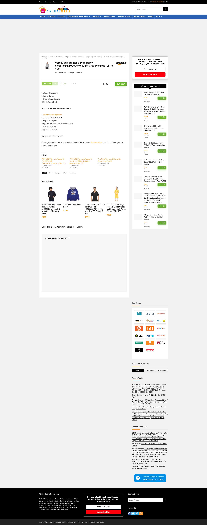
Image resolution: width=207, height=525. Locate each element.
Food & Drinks (109, 17)
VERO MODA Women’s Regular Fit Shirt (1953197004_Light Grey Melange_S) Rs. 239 (81, 161)
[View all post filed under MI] (150, 328)
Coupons (61, 17)
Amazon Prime (96, 143)
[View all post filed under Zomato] (150, 350)
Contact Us (100, 522)
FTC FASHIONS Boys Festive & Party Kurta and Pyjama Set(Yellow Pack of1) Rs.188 (116, 208)
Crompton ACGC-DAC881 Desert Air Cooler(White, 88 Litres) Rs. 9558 (153, 128)
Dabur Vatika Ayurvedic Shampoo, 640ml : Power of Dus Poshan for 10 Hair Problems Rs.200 (149, 461)
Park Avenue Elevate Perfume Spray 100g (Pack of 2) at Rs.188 (154, 162)
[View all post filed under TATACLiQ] (161, 342)
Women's (72, 173)
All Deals (51, 17)
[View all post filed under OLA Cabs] (139, 335)
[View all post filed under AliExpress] (161, 313)
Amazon (47, 2)
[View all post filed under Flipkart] (161, 320)
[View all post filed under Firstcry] (150, 320)
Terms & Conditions (90, 522)
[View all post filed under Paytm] (150, 335)
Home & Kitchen (124, 17)
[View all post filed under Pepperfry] (161, 335)
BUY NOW (121, 84)
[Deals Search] (165, 9)
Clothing (65, 57)
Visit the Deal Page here (52, 115)
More (158, 17)
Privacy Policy (79, 522)
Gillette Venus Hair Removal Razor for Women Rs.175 (148, 467)
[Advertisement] (103, 35)
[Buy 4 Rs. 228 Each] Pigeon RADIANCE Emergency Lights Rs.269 (154, 145)
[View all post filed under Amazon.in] (139, 320)
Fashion (96, 17)
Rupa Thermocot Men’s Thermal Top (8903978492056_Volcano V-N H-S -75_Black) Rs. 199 (96, 209)
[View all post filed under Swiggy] (150, 342)
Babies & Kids (139, 17)
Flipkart (55, 2)
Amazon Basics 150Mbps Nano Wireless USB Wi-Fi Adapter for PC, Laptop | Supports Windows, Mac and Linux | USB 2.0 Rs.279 (150, 402)
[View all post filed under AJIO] (150, 313)
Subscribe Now (150, 74)
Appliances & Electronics (78, 17)
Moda (50, 173)
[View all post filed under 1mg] (139, 313)
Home (40, 2)
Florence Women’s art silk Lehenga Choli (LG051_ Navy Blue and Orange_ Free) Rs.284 (155, 179)
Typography (58, 173)
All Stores (63, 2)
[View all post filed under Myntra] (161, 328)
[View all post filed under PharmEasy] (139, 342)
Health (150, 17)
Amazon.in (80, 72)
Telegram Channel (157, 2)
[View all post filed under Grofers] (139, 328)
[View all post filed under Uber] (139, 350)
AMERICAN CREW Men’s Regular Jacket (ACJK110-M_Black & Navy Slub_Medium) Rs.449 (51, 209)
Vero (65, 173)
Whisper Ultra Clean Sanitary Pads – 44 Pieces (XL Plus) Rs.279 (154, 217)
